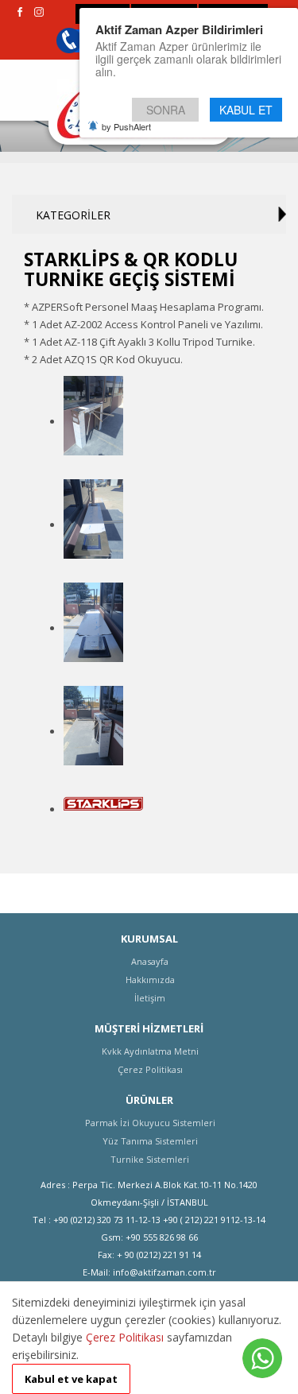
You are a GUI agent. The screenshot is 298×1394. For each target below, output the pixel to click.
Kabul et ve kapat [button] (71, 1379)
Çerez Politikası (125, 1337)
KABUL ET (246, 110)
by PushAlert (126, 126)
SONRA (165, 110)
